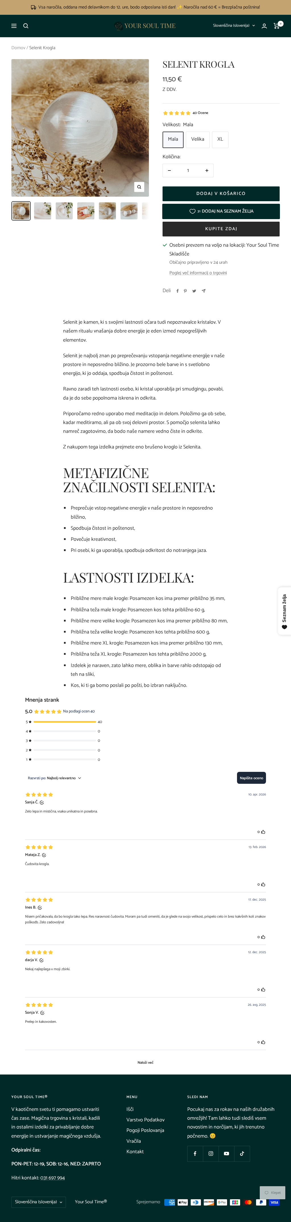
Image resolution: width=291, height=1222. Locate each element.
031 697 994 (52, 1178)
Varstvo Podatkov (145, 1120)
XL (220, 139)
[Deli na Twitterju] (194, 291)
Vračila (133, 1141)
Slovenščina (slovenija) (231, 25)
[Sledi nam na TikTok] (242, 1153)
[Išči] (25, 25)
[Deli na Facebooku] (177, 291)
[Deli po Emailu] (203, 291)
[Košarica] (277, 26)
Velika (197, 139)
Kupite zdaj (221, 229)
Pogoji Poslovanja (145, 1130)
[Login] (264, 26)
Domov (18, 48)
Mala (173, 139)
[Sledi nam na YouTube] (226, 1153)
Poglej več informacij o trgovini (198, 273)
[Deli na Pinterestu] (185, 291)
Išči (130, 1109)
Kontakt (135, 1152)
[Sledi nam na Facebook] (195, 1153)
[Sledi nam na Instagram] (211, 1153)
